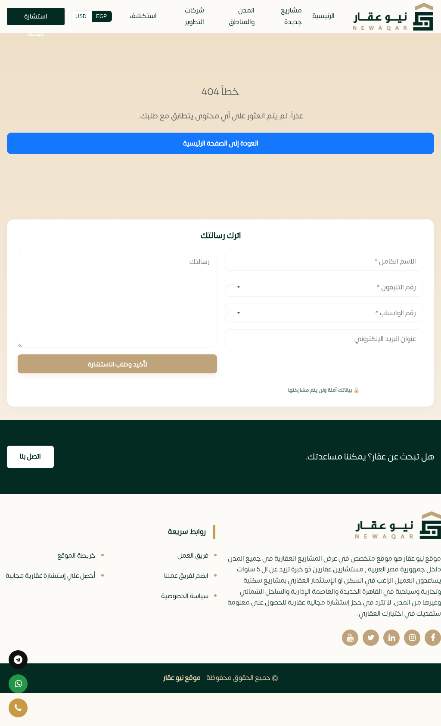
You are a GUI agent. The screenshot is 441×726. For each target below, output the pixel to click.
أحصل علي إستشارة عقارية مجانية (51, 576)
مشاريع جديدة (291, 16)
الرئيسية (323, 16)
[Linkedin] (391, 638)
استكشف (143, 16)
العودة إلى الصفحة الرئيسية (220, 143)
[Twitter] (371, 638)
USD (81, 16)
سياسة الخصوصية (184, 596)
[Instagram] (412, 638)
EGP (101, 16)
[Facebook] (433, 638)
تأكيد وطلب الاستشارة (117, 364)
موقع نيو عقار (182, 677)
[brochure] (18, 659)
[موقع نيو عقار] (393, 17)
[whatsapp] (18, 683)
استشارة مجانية (35, 18)
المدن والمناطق (242, 16)
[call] (18, 707)
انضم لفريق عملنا (186, 576)
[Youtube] (350, 638)
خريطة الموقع (76, 555)
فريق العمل (192, 555)
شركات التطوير (194, 16)
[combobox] (233, 287)
